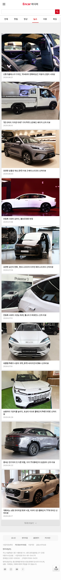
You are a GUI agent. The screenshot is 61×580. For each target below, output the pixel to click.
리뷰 (45, 19)
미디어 (34, 4)
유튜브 (17, 569)
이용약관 (31, 545)
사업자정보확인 (8, 545)
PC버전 (47, 538)
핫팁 (16, 19)
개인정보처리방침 (20, 545)
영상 (26, 19)
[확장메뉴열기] (4, 4)
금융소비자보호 (41, 545)
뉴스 (35, 19)
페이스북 (23, 569)
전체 (6, 19)
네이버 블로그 (5, 569)
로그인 (13, 538)
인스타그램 (11, 569)
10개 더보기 (29, 523)
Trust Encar (27, 4)
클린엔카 (36, 538)
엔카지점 (25, 538)
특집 (55, 19)
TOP (56, 568)
